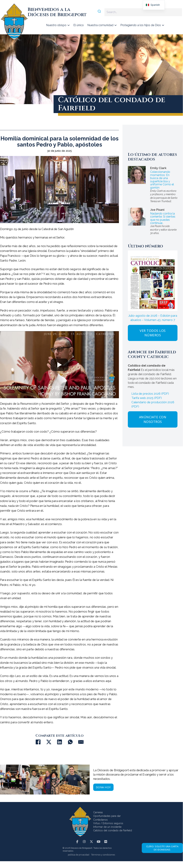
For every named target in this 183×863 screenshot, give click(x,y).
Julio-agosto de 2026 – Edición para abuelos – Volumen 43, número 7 (152, 318)
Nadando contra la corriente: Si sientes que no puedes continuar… (162, 218)
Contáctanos (100, 819)
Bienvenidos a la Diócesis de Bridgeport (57, 12)
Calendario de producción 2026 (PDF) (152, 404)
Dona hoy (103, 787)
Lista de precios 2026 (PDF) (150, 393)
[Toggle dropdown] (68, 25)
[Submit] (100, 12)
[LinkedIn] (59, 742)
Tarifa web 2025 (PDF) (146, 398)
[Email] (81, 742)
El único (78, 25)
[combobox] (139, 12)
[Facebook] (38, 742)
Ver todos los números (153, 332)
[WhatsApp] (70, 742)
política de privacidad (78, 854)
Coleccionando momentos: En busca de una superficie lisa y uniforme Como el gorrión (162, 179)
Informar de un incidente (107, 826)
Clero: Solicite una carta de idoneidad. (162, 848)
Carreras (98, 812)
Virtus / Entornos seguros (108, 823)
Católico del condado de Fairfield (112, 830)
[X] (48, 742)
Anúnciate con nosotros (152, 419)
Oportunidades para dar (107, 816)
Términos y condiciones (103, 854)
